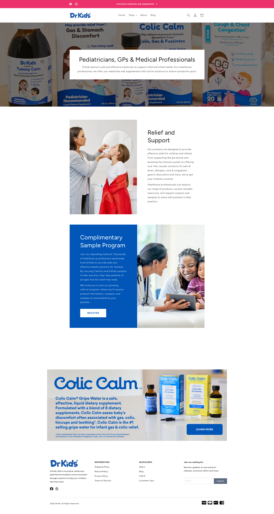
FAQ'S (142, 476)
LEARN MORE (204, 429)
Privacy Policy (101, 476)
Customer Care (146, 480)
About (142, 467)
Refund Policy (101, 471)
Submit (220, 481)
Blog (141, 471)
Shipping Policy (102, 467)
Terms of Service (103, 480)
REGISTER (93, 313)
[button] (132, 15)
